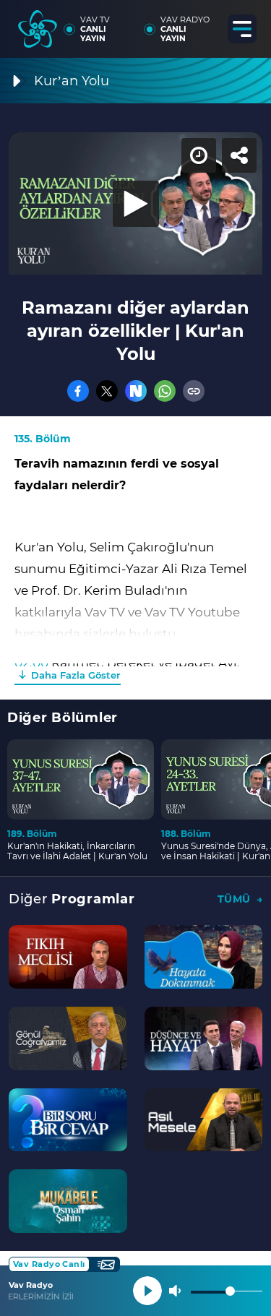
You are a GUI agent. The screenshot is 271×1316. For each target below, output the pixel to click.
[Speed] (207, 23)
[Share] (248, 23)
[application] (135, 658)
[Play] (136, 658)
